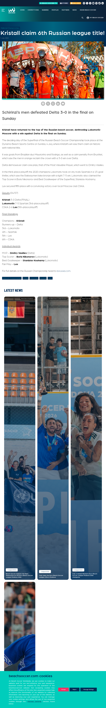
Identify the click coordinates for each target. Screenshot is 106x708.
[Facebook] (43, 104)
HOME (22, 10)
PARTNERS (65, 10)
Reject (74, 689)
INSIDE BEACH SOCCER (88, 10)
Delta (50, 278)
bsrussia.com (63, 271)
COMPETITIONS (33, 10)
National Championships (10, 28)
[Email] (62, 104)
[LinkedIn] (57, 104)
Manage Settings (88, 689)
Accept (63, 689)
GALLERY (76, 3)
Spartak (43, 278)
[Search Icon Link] (82, 18)
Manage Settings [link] (34, 701)
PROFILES (55, 10)
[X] (48, 104)
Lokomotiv (34, 278)
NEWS (74, 10)
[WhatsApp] (53, 104)
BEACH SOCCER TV (49, 3)
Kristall (25, 278)
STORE (65, 3)
